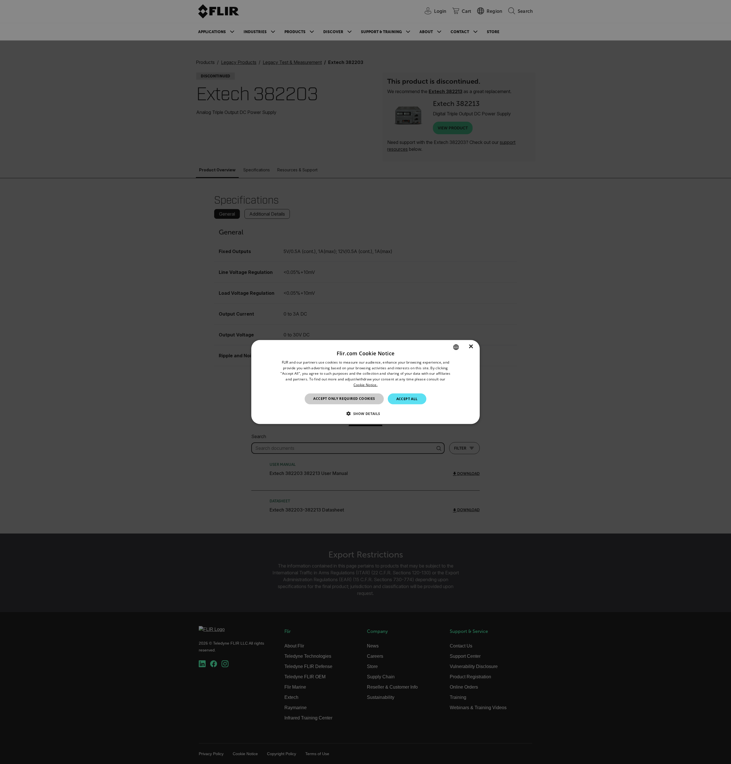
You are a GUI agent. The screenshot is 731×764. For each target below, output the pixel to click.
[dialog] (365, 382)
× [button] (471, 347)
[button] (365, 413)
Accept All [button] (407, 398)
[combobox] (456, 347)
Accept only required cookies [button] (344, 398)
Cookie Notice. (365, 384)
